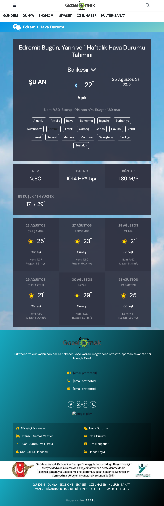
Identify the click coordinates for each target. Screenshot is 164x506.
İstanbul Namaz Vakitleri (37, 436)
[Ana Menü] (14, 5)
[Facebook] (71, 404)
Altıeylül (38, 121)
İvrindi (131, 129)
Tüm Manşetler (98, 444)
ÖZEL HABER (86, 16)
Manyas (68, 137)
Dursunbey (34, 129)
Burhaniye (122, 121)
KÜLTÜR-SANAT (113, 16)
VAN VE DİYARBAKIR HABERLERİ (56, 489)
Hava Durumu (98, 428)
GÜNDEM (10, 16)
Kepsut (52, 137)
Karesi (37, 137)
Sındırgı (125, 137)
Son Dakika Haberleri (34, 452)
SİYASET (65, 16)
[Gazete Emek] (80, 5)
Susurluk (81, 145)
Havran (116, 129)
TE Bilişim (92, 500)
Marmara (87, 137)
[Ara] (147, 5)
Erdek (69, 129)
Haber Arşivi (97, 452)
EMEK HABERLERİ (91, 489)
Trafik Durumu (97, 436)
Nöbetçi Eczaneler (33, 428)
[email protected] (85, 373)
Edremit (53, 129)
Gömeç (84, 129)
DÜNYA (28, 16)
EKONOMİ (46, 16)
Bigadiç (104, 121)
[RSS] (93, 404)
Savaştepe (106, 137)
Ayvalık (55, 121)
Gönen (100, 129)
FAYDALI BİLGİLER (117, 489)
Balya (69, 121)
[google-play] (82, 413)
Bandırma (86, 121)
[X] (78, 404)
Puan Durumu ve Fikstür (37, 444)
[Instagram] (85, 404)
